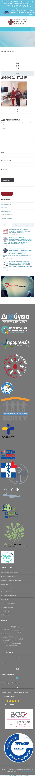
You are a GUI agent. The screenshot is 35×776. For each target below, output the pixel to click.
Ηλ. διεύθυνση (6, 161)
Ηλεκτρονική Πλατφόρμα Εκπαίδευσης (11, 580)
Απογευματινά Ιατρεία (7, 607)
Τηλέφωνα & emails (6, 214)
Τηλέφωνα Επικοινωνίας (7, 614)
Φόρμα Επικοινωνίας (6, 218)
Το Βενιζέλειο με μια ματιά (8, 611)
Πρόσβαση (4, 207)
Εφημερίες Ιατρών (6, 599)
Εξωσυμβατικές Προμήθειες (8, 595)
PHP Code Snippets (11, 775)
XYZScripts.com (24, 775)
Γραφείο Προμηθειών (6, 591)
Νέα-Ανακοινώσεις (6, 204)
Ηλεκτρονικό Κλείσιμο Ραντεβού (9, 572)
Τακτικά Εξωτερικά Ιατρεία (8, 603)
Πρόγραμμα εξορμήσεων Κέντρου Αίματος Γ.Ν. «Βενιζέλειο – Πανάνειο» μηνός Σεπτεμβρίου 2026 (20, 231)
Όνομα (3, 152)
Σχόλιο (3, 128)
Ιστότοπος (4, 169)
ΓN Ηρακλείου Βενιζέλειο (7, 51)
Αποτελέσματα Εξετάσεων (8, 576)
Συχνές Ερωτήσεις (6, 211)
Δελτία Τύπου (4, 584)
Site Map (13, 10)
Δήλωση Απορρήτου (28, 771)
